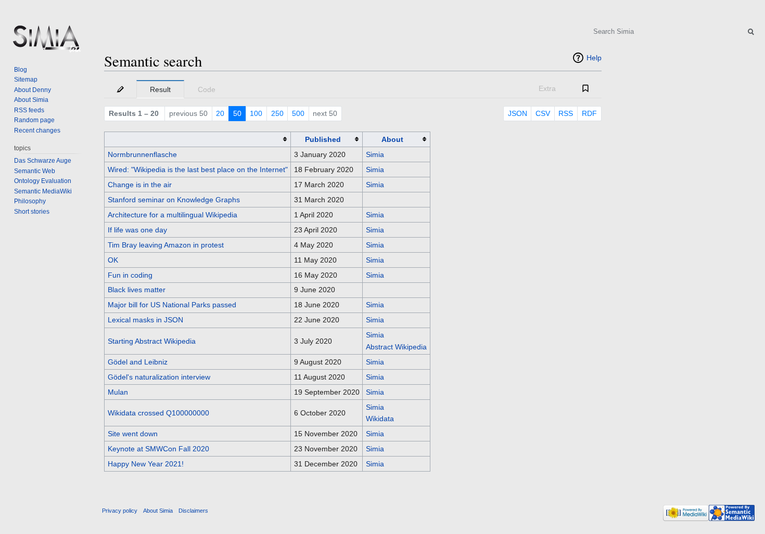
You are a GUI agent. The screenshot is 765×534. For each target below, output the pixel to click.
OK (113, 260)
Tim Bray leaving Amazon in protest (166, 245)
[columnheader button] (198, 139)
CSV (543, 113)
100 (256, 113)
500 (298, 113)
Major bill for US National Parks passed (172, 305)
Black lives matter (136, 289)
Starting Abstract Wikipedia (152, 341)
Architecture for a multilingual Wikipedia (172, 215)
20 (220, 113)
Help (594, 58)
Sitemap (25, 79)
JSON (517, 113)
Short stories (31, 211)
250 (277, 113)
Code (206, 89)
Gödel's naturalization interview (159, 377)
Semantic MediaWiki (43, 191)
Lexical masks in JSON (145, 320)
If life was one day (137, 230)
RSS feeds (29, 110)
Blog (20, 69)
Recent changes (37, 130)
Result (160, 89)
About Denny (32, 90)
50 (237, 113)
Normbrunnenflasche (142, 154)
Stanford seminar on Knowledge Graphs (174, 200)
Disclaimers (193, 510)
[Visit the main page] (45, 41)
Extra (547, 88)
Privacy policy (119, 510)
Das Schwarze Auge (42, 160)
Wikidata (380, 418)
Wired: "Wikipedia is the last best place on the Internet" (198, 169)
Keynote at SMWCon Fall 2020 (158, 449)
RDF (589, 113)
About (392, 139)
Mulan (118, 392)
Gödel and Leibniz (138, 362)
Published (323, 139)
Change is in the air (140, 184)
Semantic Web (34, 171)
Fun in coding (130, 275)
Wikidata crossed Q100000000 (158, 413)
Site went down (133, 433)
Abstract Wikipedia (396, 347)
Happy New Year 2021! (146, 464)
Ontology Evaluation (42, 181)
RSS (565, 113)
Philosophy (30, 201)
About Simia (31, 99)
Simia (375, 154)
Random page (34, 120)
